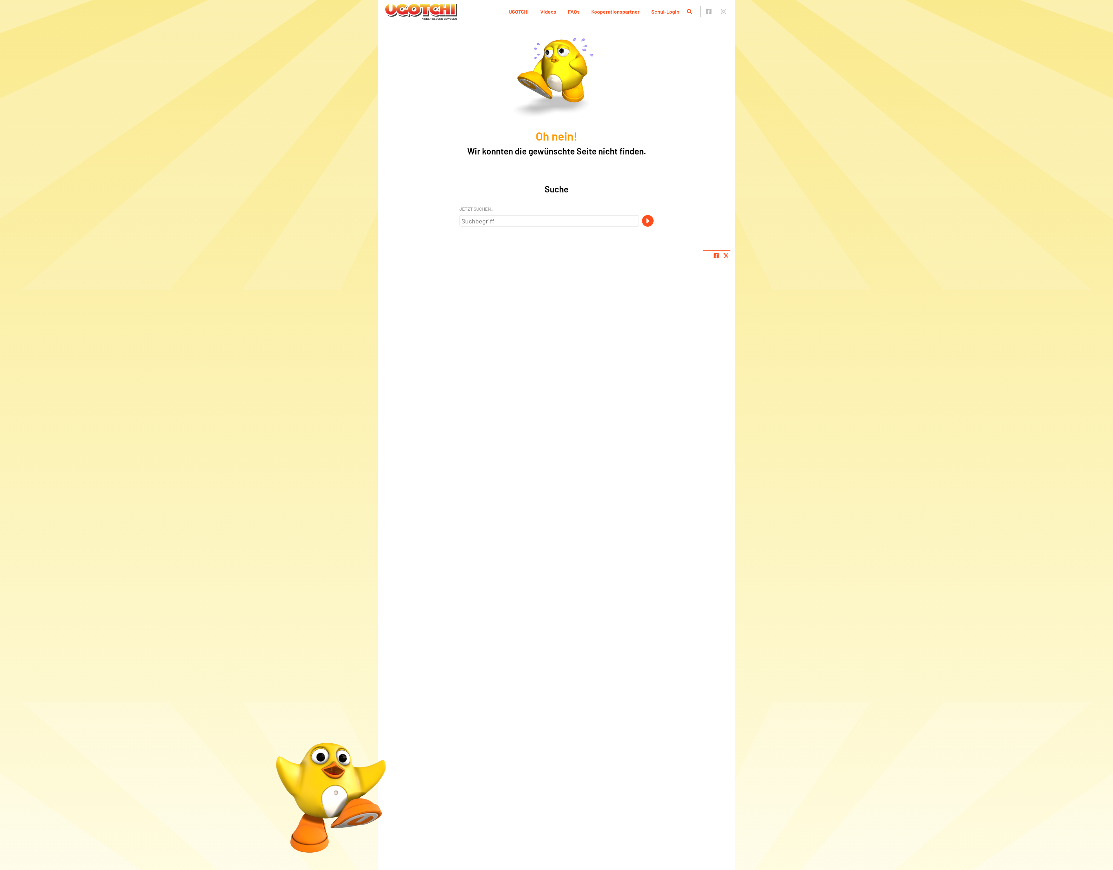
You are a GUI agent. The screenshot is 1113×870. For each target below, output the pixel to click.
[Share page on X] (726, 255)
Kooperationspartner (615, 11)
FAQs (574, 11)
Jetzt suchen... (476, 209)
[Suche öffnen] (689, 11)
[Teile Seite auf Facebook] (716, 255)
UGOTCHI (519, 11)
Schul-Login (665, 11)
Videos (548, 11)
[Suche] (648, 221)
